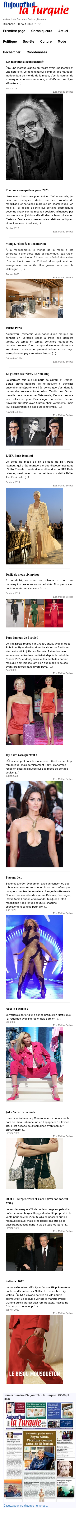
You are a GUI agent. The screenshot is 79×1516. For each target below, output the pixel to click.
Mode (62, 41)
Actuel (63, 30)
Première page (14, 30)
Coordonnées (37, 52)
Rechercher (12, 52)
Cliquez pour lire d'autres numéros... (26, 1505)
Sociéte (28, 41)
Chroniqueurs (41, 30)
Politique (10, 41)
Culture (46, 41)
